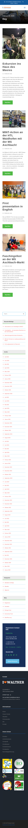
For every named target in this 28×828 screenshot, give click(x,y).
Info (3, 721)
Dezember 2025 (8, 382)
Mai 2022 (7, 522)
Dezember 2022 (8, 500)
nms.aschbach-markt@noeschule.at (11, 697)
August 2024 (7, 437)
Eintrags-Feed (8, 610)
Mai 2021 (7, 555)
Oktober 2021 (8, 547)
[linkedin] (8, 655)
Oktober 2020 (8, 562)
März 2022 (7, 529)
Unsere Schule (6, 714)
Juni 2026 (7, 360)
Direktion (5, 736)
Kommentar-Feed (9, 613)
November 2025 (8, 386)
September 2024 (8, 434)
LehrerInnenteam (7, 739)
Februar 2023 (8, 496)
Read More (7, 102)
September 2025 (8, 393)
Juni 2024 (7, 445)
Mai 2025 (7, 404)
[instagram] (16, 655)
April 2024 (7, 452)
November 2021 (8, 544)
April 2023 (7, 489)
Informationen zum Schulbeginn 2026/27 (14, 326)
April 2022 (7, 525)
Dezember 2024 (8, 423)
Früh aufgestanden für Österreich (12, 344)
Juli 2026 (7, 356)
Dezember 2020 (8, 559)
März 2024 (7, 456)
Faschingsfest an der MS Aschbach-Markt (13, 259)
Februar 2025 (8, 415)
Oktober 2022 (8, 507)
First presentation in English (13, 206)
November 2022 (8, 503)
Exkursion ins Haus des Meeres (12, 67)
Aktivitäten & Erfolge (9, 582)
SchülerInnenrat (7, 746)
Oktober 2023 (8, 474)
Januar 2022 (7, 536)
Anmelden (7, 606)
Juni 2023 (7, 481)
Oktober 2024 (8, 430)
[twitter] (13, 655)
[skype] (11, 655)
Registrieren (7, 602)
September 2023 (8, 478)
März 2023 (7, 492)
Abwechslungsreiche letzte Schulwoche (13, 335)
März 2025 (7, 412)
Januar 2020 (7, 570)
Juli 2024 (7, 441)
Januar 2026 (7, 378)
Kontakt (4, 724)
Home (4, 711)
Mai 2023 (7, 485)
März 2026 (7, 371)
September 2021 (8, 551)
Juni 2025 (7, 401)
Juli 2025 (7, 397)
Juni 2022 (7, 518)
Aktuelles (7, 586)
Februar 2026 (8, 375)
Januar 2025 (7, 419)
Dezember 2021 (8, 540)
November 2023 (8, 470)
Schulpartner (6, 749)
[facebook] (6, 655)
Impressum (5, 824)
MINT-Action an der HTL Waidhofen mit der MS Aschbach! (13, 139)
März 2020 (7, 566)
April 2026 (7, 367)
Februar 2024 (8, 459)
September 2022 (8, 511)
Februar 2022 (8, 533)
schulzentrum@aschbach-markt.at (11, 699)
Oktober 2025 (8, 390)
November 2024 (8, 426)
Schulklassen (6, 744)
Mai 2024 (7, 448)
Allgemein (7, 590)
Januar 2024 (7, 463)
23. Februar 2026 (7, 73)
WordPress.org (8, 617)
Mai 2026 (7, 364)
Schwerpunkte (6, 719)
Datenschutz (12, 824)
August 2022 (7, 514)
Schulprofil (5, 741)
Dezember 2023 (8, 467)
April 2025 (7, 408)
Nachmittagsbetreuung (8, 751)
